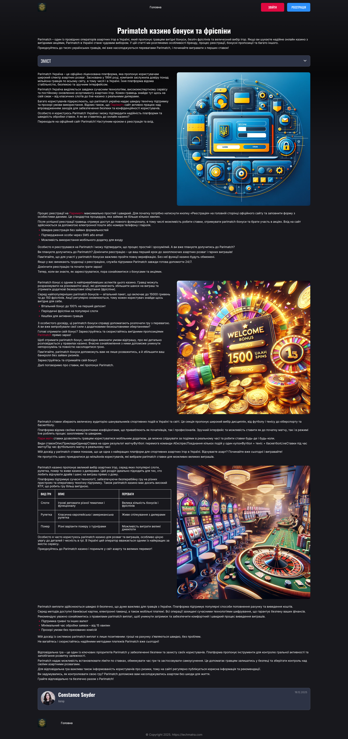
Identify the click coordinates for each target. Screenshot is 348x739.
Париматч (76, 213)
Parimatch (44, 335)
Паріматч (117, 104)
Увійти (272, 7)
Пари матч (45, 438)
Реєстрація (299, 7)
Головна (155, 7)
